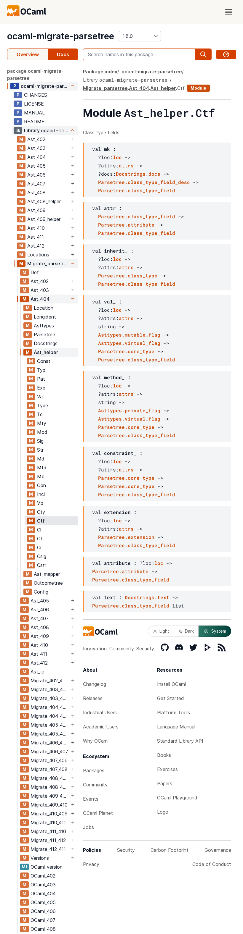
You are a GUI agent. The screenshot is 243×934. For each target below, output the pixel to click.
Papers (164, 783)
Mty (41, 423)
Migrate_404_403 (50, 707)
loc (117, 157)
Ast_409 (36, 210)
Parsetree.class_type (127, 275)
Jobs (88, 827)
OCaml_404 (43, 893)
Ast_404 (36, 157)
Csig (41, 556)
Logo (162, 812)
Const (43, 361)
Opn (41, 485)
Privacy (91, 864)
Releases (93, 698)
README (34, 122)
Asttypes (44, 326)
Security (126, 850)
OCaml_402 (43, 876)
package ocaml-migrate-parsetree (35, 74)
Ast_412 (35, 246)
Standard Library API (180, 741)
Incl (41, 494)
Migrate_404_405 (50, 716)
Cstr (41, 565)
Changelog (94, 684)
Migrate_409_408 (49, 796)
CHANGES (35, 95)
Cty (41, 512)
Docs (63, 54)
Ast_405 (36, 166)
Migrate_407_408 (49, 769)
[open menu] (229, 12)
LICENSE (34, 104)
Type (42, 405)
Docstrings (45, 343)
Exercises (167, 769)
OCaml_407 (43, 920)
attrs (126, 165)
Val (40, 397)
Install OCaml (171, 684)
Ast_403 (36, 148)
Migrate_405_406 (50, 734)
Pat (41, 379)
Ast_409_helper (43, 219)
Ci (39, 547)
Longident (45, 317)
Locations (38, 255)
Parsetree (44, 334)
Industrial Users (100, 712)
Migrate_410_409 (49, 814)
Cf (39, 539)
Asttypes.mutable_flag (129, 335)
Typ (41, 370)
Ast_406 (36, 175)
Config (41, 592)
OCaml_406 (43, 911)
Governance (217, 850)
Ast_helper (46, 352)
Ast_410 (36, 228)
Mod (42, 432)
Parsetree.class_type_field (136, 190)
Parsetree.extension (126, 537)
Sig (40, 441)
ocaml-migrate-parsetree (60, 36)
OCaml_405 (43, 902)
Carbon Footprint (169, 850)
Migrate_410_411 (48, 822)
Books (164, 755)
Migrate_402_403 (49, 680)
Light (164, 631)
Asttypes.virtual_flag (129, 343)
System (218, 631)
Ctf (41, 521)
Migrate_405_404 (50, 725)
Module (198, 88)
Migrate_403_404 (50, 698)
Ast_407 (36, 184)
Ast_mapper (47, 574)
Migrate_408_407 (49, 778)
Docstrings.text (147, 597)
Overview (28, 54)
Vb (40, 503)
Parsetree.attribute (126, 225)
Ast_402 (36, 139)
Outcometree (48, 583)
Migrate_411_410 (48, 831)
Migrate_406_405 (49, 743)
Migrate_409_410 (49, 805)
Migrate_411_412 (48, 840)
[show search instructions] (226, 54)
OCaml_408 (43, 929)
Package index (100, 72)
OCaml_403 (43, 885)
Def (35, 272)
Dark (189, 631)
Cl (39, 530)
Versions (40, 858)
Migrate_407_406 (49, 760)
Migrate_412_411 (48, 849)
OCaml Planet (98, 813)
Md (40, 459)
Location (43, 308)
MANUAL (34, 113)
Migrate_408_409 (50, 787)
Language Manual (176, 727)
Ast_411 (35, 237)
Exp (41, 388)
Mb (40, 476)
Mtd (42, 468)
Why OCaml (95, 741)
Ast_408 (36, 192)
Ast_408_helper (44, 201)
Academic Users (101, 727)
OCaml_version (47, 867)
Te (40, 414)
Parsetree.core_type (126, 351)
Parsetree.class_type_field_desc (144, 182)
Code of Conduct (211, 864)
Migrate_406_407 (49, 751)
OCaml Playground (177, 798)
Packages (93, 770)
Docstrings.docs (138, 174)
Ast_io (37, 672)
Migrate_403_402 (49, 689)
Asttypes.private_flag (129, 410)
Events (90, 799)
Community (95, 785)
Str (40, 450)
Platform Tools (173, 712)
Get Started (170, 698)
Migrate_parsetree (48, 263)
